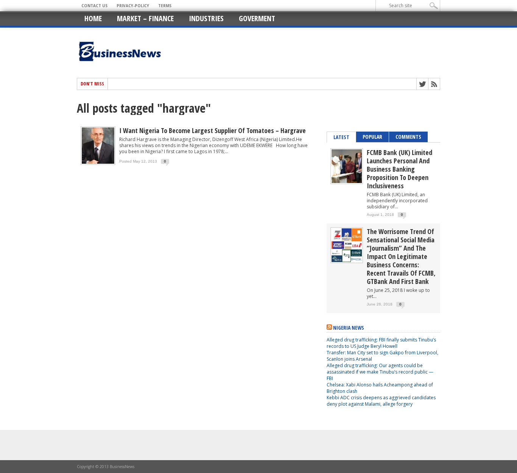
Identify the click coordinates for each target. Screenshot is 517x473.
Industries (206, 18)
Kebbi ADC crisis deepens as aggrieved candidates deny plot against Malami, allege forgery (381, 400)
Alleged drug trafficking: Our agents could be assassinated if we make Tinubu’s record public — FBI (380, 372)
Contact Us (94, 5)
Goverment (257, 18)
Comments (408, 136)
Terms (164, 5)
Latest (341, 137)
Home (93, 18)
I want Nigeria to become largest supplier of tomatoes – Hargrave (212, 130)
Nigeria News (348, 327)
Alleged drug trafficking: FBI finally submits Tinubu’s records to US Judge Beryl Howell (381, 343)
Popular (372, 136)
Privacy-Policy (133, 5)
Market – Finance (145, 18)
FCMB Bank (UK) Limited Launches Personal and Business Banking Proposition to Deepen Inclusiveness (399, 169)
